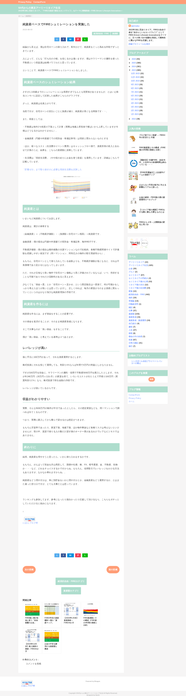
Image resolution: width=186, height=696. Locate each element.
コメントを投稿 (33, 664)
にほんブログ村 (30, 523)
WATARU (135, 26)
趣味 (131, 327)
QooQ (97, 695)
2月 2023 (135, 110)
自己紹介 (132, 323)
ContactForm (39, 2)
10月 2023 (135, 81)
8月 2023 (135, 88)
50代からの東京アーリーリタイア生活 (39, 7)
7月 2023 (135, 92)
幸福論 (132, 301)
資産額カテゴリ (71, 591)
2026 (134, 59)
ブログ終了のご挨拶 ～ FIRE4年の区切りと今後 (152, 136)
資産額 (115, 34)
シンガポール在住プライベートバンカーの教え (146, 362)
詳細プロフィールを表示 (139, 44)
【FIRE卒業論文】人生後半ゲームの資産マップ (152, 173)
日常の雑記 (133, 343)
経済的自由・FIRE (101, 34)
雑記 (131, 307)
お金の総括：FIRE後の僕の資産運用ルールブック (152, 198)
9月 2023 (135, 84)
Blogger (97, 681)
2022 (134, 119)
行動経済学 (133, 304)
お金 (131, 268)
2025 (134, 63)
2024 (134, 66)
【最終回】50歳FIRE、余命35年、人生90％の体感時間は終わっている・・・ (153, 162)
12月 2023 (135, 73)
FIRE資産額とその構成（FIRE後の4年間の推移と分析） (152, 148)
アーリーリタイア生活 (138, 265)
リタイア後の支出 (136, 285)
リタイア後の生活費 (137, 288)
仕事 (131, 310)
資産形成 (132, 317)
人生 (131, 330)
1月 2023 (135, 114)
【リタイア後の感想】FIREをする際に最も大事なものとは (152, 211)
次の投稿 (29, 569)
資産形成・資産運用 (137, 320)
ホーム (132, 401)
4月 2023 (135, 103)
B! (70, 39)
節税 (131, 333)
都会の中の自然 (135, 336)
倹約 (131, 297)
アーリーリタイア (136, 262)
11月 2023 (135, 77)
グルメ (132, 272)
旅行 (131, 346)
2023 (134, 70)
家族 (131, 291)
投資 (131, 340)
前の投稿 (113, 569)
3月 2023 (135, 107)
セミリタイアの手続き (138, 278)
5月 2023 (135, 99)
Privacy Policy (25, 2)
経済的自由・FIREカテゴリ (71, 581)
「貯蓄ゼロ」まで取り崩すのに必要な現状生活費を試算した (52, 169)
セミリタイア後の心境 (138, 281)
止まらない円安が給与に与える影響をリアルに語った (152, 186)
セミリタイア (134, 275)
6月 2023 (135, 96)
